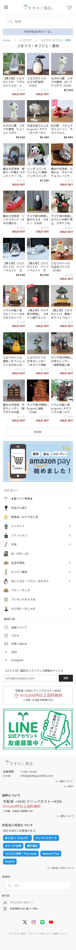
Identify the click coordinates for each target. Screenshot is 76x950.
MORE (38, 432)
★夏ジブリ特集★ (22, 498)
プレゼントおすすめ (23, 599)
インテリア (18, 526)
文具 (14, 544)
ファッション (19, 535)
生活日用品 (18, 562)
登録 (65, 678)
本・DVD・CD (19, 553)
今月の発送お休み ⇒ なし (38, 31)
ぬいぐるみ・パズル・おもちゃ (30, 581)
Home (6, 40)
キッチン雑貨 (19, 572)
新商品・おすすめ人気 (24, 517)
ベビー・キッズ (20, 590)
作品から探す (19, 507)
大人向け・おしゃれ (23, 608)
